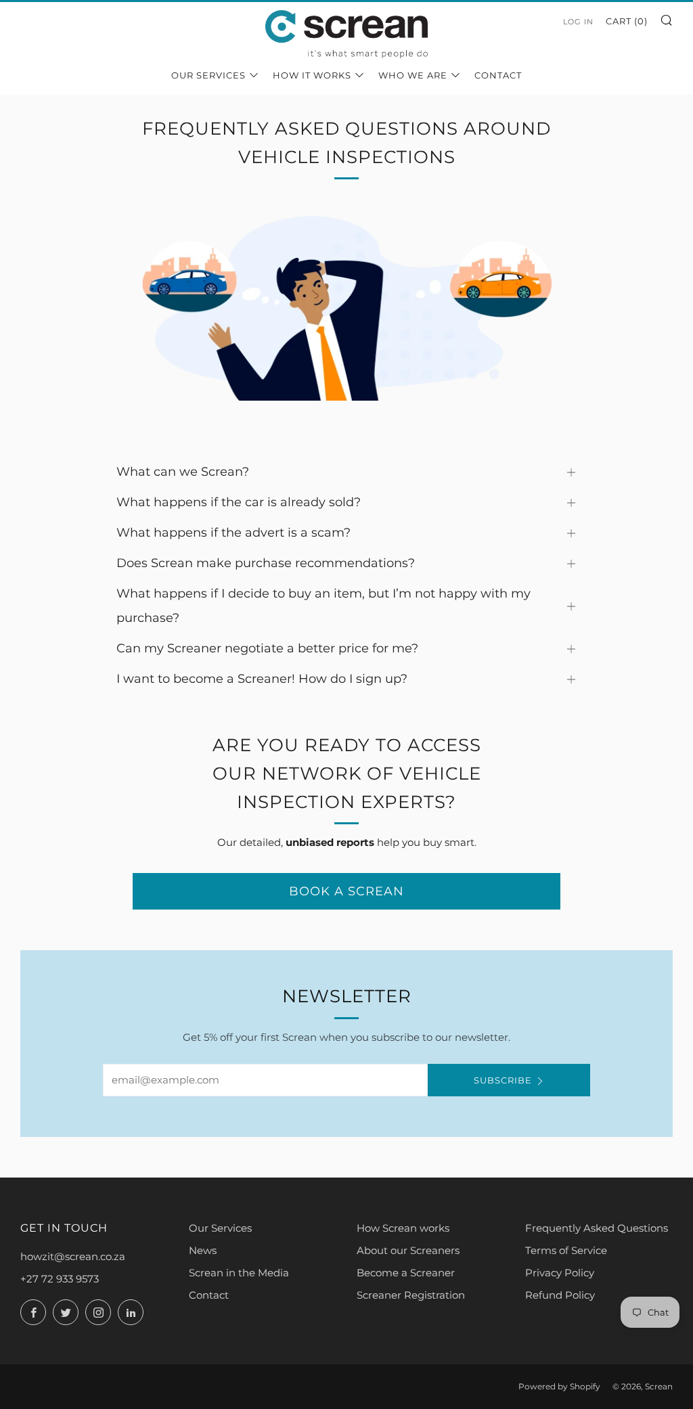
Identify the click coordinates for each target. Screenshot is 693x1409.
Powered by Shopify (559, 1386)
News (203, 1250)
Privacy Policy (559, 1272)
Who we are (412, 75)
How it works (312, 75)
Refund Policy (560, 1295)
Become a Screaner (406, 1272)
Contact (498, 75)
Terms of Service (566, 1250)
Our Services (208, 75)
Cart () (627, 21)
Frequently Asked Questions (596, 1228)
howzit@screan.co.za (72, 1256)
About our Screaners (408, 1250)
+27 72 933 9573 (59, 1278)
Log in (578, 21)
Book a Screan (346, 891)
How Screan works (403, 1228)
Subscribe (503, 1080)
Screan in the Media (239, 1272)
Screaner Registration (411, 1295)
